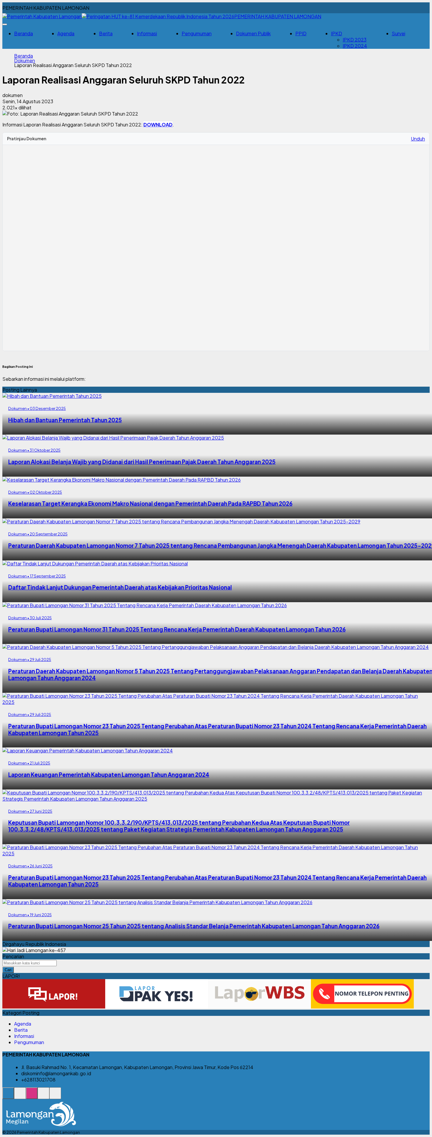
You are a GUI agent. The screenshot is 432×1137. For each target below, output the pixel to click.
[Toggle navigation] (4, 24)
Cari (8, 970)
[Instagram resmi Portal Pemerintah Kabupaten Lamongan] (32, 1096)
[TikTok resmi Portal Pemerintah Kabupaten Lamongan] (43, 1096)
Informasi (147, 33)
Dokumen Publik (253, 33)
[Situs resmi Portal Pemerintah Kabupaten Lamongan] (8, 1096)
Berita (106, 33)
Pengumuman (197, 33)
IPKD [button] (336, 33)
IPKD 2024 (355, 46)
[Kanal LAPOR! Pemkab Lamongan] (20, 1096)
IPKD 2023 (354, 39)
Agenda (65, 33)
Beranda (23, 33)
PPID (301, 33)
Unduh (418, 139)
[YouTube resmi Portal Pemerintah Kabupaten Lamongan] (55, 1096)
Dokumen (24, 60)
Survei (398, 33)
